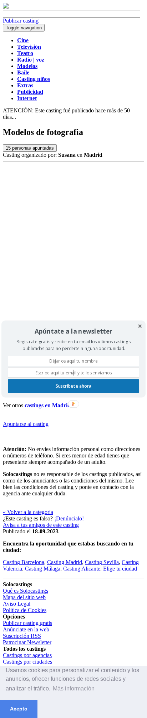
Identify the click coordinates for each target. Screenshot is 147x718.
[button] (73, 331)
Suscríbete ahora (73, 386)
